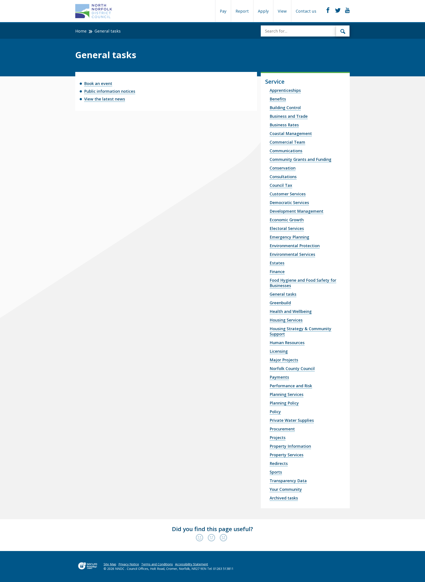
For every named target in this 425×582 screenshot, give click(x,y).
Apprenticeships (285, 90)
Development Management (296, 211)
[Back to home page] (93, 11)
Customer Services (288, 194)
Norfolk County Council (292, 368)
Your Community (286, 489)
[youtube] (347, 10)
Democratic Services (289, 202)
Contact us (306, 11)
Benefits (278, 99)
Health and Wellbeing (291, 311)
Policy (275, 411)
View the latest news (104, 99)
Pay (223, 11)
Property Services (286, 454)
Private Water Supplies (292, 420)
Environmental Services (292, 254)
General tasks (283, 294)
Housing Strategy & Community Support (300, 331)
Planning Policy (284, 403)
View (282, 11)
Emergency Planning (289, 237)
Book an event (98, 83)
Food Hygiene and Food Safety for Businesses (303, 283)
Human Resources (287, 342)
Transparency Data (288, 480)
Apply (263, 11)
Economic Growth (287, 219)
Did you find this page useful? (212, 529)
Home (81, 31)
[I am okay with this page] (212, 538)
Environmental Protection (295, 245)
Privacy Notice (128, 564)
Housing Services (286, 320)
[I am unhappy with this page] (223, 538)
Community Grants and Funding (300, 159)
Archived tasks (284, 498)
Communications (286, 150)
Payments (279, 377)
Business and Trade (289, 116)
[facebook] (328, 10)
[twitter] (338, 10)
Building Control (285, 107)
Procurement (282, 429)
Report (242, 11)
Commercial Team (287, 142)
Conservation (283, 168)
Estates (277, 263)
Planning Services (286, 394)
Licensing (279, 351)
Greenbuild (280, 302)
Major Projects (284, 359)
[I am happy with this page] (200, 538)
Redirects (279, 463)
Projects (278, 437)
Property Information (290, 446)
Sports (276, 472)
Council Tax (281, 185)
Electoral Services (287, 228)
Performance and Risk (291, 385)
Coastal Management (291, 133)
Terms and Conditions (157, 564)
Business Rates (284, 124)
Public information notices (109, 91)
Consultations (283, 176)
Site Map (110, 564)
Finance (277, 271)
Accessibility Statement (191, 564)
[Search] (343, 31)
